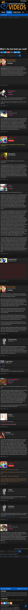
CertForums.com (16, 609)
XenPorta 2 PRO (2, 554)
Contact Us (20, 588)
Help (25, 588)
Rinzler (8, 432)
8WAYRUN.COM (15, 554)
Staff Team (2, 601)
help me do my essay (10, 515)
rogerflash (9, 361)
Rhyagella (11, 154)
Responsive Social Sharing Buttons (7, 609)
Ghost (10, 415)
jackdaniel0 (12, 259)
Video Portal (16, 12)
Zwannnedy (12, 339)
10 (17, 55)
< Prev (1, 55)
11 (19, 55)
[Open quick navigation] (27, 17)
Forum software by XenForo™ (6, 605)
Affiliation (7, 601)
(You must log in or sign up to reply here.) (21, 548)
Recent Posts (4, 14)
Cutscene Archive (6, 599)
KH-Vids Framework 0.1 (5, 606)
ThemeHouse (16, 607)
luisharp (11, 506)
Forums (9, 12)
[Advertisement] (14, 33)
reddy (10, 490)
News (2, 599)
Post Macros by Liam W (15, 605)
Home (3, 12)
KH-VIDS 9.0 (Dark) (6, 588)
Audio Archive (12, 599)
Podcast (21, 599)
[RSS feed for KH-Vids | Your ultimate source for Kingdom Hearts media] (11, 603)
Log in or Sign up (23, 1)
